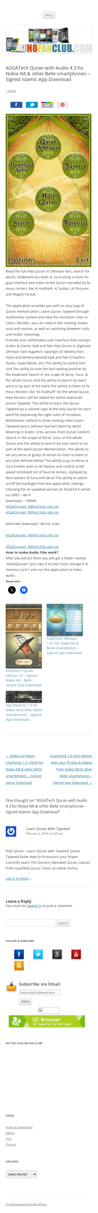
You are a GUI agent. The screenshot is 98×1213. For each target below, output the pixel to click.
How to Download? (19, 1127)
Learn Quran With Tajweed (48, 828)
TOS (8, 1139)
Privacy (11, 1144)
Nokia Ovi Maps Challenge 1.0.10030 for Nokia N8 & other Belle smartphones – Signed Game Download (24, 769)
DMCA (10, 1133)
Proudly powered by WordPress (26, 1204)
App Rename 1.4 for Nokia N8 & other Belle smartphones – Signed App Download (24, 712)
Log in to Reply (17, 878)
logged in (34, 905)
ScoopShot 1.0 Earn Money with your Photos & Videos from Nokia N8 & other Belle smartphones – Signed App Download (71, 769)
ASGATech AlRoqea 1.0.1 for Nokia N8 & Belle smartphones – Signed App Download (64, 645)
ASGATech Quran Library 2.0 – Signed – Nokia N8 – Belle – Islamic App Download (23, 677)
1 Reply (11, 91)
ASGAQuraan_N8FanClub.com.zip (32, 506)
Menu (49, 15)
